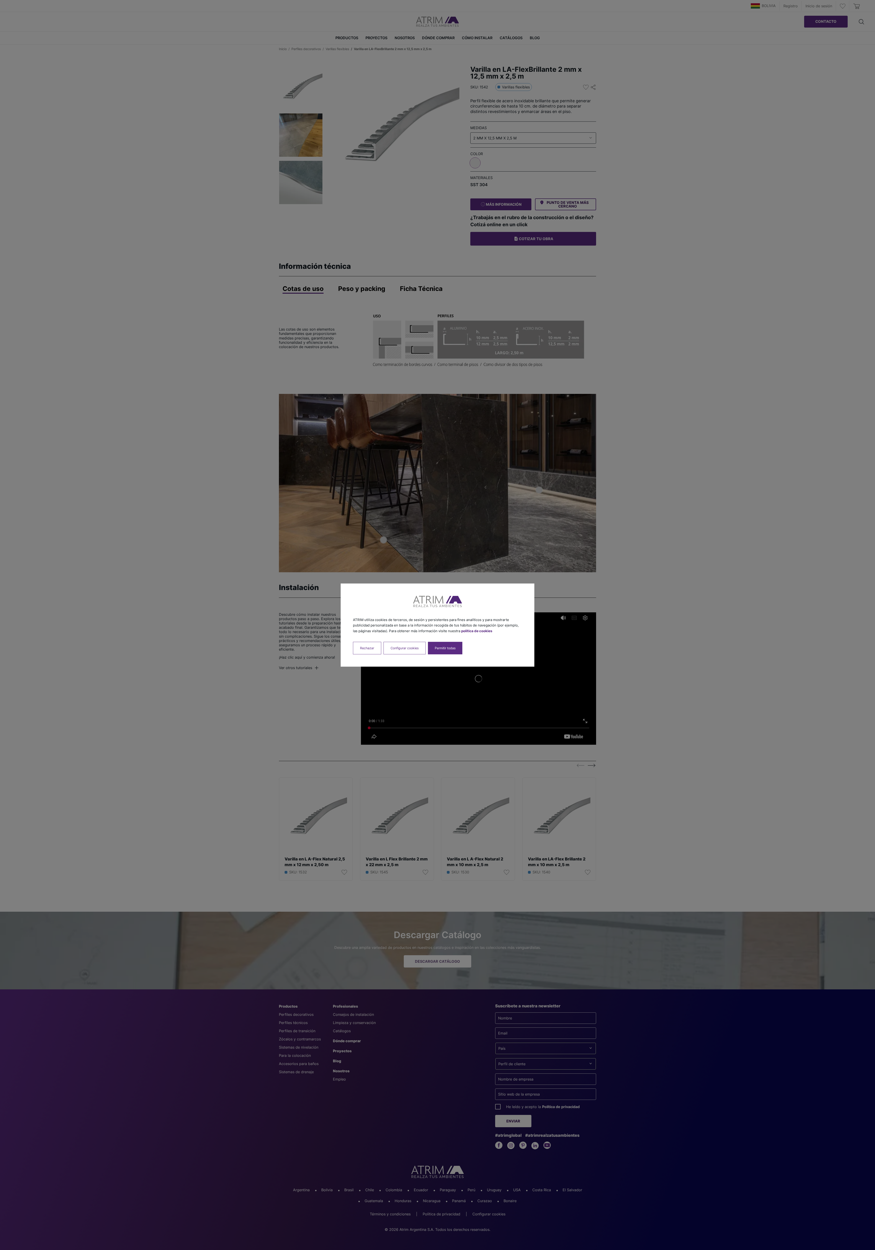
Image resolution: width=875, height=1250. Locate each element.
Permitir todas (445, 648)
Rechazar (367, 648)
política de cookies (476, 631)
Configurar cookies (405, 648)
